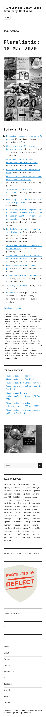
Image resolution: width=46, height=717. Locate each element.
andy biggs (32, 316)
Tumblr (7, 702)
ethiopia (19, 334)
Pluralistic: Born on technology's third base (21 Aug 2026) (23, 396)
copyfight (34, 326)
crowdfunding (19, 331)
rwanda (14, 351)
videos (6, 358)
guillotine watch (21, 338)
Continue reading (12, 308)
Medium (7, 696)
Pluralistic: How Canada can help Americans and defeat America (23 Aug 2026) (24, 386)
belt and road (35, 319)
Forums (7, 659)
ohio (22, 348)
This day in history (16, 286)
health (33, 338)
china (14, 326)
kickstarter (15, 343)
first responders (20, 336)
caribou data (17, 324)
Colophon (10, 293)
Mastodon (8, 684)
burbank (15, 321)
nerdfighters (13, 348)
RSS (5, 678)
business (23, 321)
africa (15, 316)
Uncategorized (24, 314)
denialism (31, 331)
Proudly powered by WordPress (18, 713)
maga (21, 346)
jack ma (32, 341)
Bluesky (7, 690)
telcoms (38, 353)
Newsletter (9, 671)
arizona (7, 319)
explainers (29, 334)
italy (24, 341)
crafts (10, 331)
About (6, 653)
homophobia (16, 341)
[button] (23, 439)
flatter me (33, 336)
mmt (33, 346)
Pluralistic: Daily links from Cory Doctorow (23, 710)
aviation (15, 319)
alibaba (23, 316)
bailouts (24, 319)
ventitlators (30, 355)
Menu (7, 18)
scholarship (24, 351)
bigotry (7, 321)
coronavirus (8, 329)
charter (27, 324)
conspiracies (23, 326)
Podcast (7, 665)
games (6, 338)
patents (7, 351)
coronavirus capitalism (25, 329)
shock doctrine (18, 353)
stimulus (29, 353)
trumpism (19, 355)
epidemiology (9, 334)
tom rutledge (9, 355)
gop (11, 338)
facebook (7, 336)
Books (6, 647)
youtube (14, 358)
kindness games (27, 343)
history (7, 341)
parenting (30, 348)
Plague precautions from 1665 (22, 276)
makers (27, 346)
